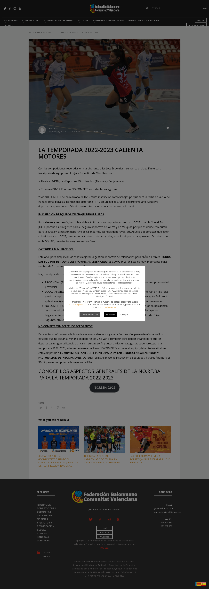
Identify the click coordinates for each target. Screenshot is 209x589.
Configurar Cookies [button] (89, 314)
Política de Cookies (108, 307)
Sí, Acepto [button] (124, 314)
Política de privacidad (78, 304)
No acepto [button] (110, 314)
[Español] (204, 583)
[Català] (198, 583)
